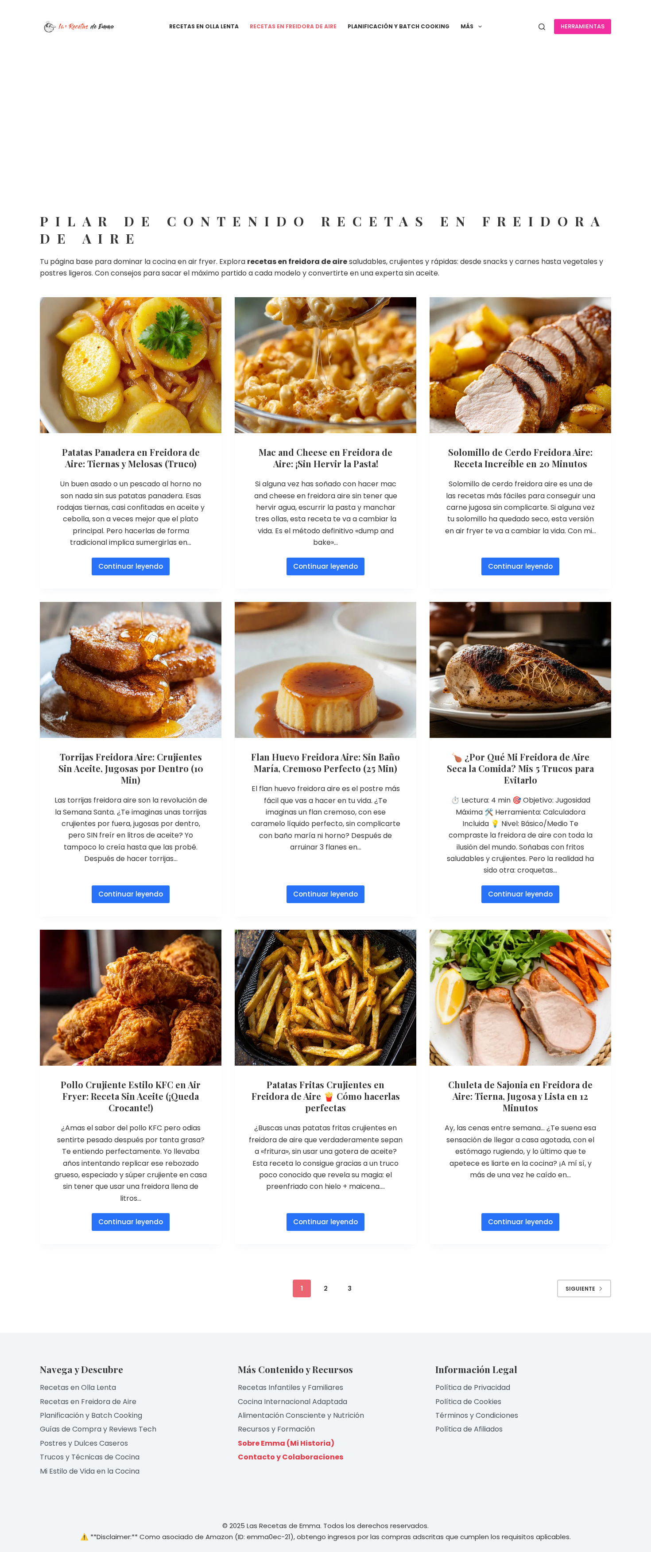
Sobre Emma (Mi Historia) (286, 1443)
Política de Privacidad (472, 1387)
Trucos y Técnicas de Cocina (90, 1457)
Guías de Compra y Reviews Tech (98, 1429)
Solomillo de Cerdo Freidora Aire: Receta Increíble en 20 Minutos (520, 457)
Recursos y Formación (276, 1429)
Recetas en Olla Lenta (204, 26)
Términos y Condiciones (476, 1415)
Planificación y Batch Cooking (399, 26)
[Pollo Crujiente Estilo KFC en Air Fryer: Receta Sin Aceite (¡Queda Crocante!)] (130, 998)
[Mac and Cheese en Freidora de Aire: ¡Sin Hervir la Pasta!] (325, 365)
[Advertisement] (325, 120)
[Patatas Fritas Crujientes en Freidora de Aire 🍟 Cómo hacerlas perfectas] (325, 998)
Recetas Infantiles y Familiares (290, 1387)
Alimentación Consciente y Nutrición (301, 1415)
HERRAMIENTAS (582, 26)
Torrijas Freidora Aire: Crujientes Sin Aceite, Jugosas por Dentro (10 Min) (130, 768)
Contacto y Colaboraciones (290, 1457)
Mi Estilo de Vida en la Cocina (90, 1471)
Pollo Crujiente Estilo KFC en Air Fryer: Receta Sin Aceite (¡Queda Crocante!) (131, 1096)
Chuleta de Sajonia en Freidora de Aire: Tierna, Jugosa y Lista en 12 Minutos (520, 1096)
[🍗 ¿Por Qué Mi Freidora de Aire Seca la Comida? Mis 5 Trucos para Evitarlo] (520, 670)
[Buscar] (542, 26)
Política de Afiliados (469, 1429)
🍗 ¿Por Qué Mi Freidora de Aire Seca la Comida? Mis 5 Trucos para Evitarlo (520, 768)
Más (467, 26)
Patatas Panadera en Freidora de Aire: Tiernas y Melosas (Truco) (131, 457)
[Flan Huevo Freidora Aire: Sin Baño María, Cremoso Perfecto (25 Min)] (325, 670)
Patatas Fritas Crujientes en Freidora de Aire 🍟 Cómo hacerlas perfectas (326, 1096)
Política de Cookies (468, 1402)
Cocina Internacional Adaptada (292, 1402)
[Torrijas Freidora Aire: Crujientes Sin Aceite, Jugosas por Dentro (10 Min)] (130, 670)
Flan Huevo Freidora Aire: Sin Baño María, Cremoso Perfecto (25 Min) (325, 762)
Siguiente (580, 1288)
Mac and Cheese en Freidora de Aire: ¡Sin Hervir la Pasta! (325, 457)
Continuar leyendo (131, 568)
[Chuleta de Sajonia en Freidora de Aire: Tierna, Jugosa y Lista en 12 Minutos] (520, 998)
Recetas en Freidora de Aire (293, 26)
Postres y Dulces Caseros (84, 1443)
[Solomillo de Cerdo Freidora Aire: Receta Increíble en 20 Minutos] (520, 365)
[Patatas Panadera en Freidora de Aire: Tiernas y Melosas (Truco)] (130, 365)
